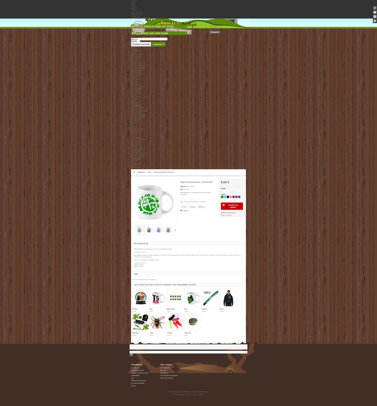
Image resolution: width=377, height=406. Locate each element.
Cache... (152, 333)
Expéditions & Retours (137, 370)
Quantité (223, 188)
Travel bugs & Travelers (138, 63)
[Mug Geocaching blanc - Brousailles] (140, 230)
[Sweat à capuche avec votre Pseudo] (228, 298)
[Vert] (222, 197)
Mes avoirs (164, 370)
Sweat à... (222, 309)
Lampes (133, 123)
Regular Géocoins (136, 54)
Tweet (185, 207)
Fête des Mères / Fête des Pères (140, 153)
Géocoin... (135, 309)
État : (181, 189)
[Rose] (231, 197)
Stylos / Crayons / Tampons (139, 97)
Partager (192, 207)
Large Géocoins (135, 56)
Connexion (134, 1)
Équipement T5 (135, 134)
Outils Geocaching (136, 132)
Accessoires (136, 137)
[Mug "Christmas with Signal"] (193, 298)
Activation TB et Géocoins (138, 380)
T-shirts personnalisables (138, 114)
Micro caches (134, 83)
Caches (135, 77)
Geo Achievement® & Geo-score (140, 65)
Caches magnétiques (137, 88)
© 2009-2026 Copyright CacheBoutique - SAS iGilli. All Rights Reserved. (188, 392)
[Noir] (228, 197)
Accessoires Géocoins (137, 130)
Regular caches (135, 84)
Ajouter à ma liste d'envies (228, 213)
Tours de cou (134, 121)
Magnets (133, 100)
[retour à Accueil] (134, 172)
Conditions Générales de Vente (139, 373)
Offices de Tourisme (137, 12)
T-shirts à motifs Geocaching (139, 111)
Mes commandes (165, 368)
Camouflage (134, 98)
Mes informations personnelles (169, 375)
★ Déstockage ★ (136, 167)
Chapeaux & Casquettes (138, 116)
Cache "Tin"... (188, 333)
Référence (183, 186)
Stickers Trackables (136, 74)
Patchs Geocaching (136, 146)
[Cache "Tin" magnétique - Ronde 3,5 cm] (193, 322)
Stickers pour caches (136, 93)
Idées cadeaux (137, 150)
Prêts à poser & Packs (137, 86)
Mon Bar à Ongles (191, 394)
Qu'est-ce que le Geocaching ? (139, 18)
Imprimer (186, 210)
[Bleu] (225, 197)
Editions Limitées (136, 58)
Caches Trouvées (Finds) (138, 67)
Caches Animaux (135, 91)
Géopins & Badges (136, 143)
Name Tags (134, 60)
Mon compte (166, 364)
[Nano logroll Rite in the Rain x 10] (175, 298)
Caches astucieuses (136, 90)
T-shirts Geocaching (136, 109)
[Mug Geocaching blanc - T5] (158, 298)
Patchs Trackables (136, 72)
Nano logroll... (171, 309)
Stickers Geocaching (136, 144)
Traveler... (170, 333)
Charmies (200, 394)
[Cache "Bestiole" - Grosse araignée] (158, 322)
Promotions (136, 164)
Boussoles (134, 127)
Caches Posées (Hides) (137, 68)
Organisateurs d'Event (137, 14)
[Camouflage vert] (236, 197)
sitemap (133, 386)
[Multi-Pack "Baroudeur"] (141, 322)
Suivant (175, 230)
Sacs (132, 125)
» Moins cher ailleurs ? (226, 215)
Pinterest (202, 207)
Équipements (137, 106)
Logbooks (134, 95)
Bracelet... (205, 309)
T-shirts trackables (136, 113)
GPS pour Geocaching (137, 118)
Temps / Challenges (136, 70)
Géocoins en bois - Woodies (139, 139)
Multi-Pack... (135, 333)
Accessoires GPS (135, 120)
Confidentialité (135, 375)
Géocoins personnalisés (138, 383)
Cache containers (136, 79)
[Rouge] (233, 197)
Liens (132, 378)
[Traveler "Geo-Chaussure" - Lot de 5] (175, 322)
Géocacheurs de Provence (138, 155)
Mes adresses (164, 373)
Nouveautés (136, 159)
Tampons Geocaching (137, 129)
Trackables (136, 51)
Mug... (151, 309)
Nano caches (134, 81)
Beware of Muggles (179, 394)
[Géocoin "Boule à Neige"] (141, 298)
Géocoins (133, 53)
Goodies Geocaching (137, 141)
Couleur (223, 194)
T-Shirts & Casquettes (137, 107)
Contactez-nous (135, 16)
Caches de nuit (135, 102)
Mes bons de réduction (167, 378)
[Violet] (239, 197)
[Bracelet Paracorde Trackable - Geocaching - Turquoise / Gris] (210, 298)
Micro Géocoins (135, 61)
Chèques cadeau (135, 151)
